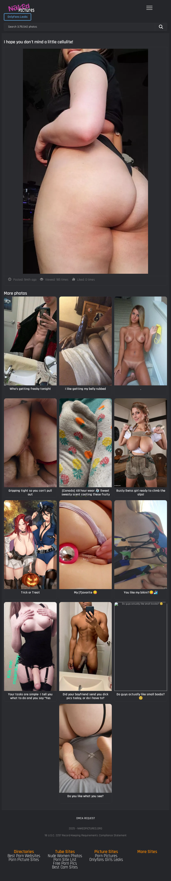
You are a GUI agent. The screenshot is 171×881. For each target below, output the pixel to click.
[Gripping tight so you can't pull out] (30, 442)
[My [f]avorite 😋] (85, 544)
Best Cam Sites (65, 867)
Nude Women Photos (65, 856)
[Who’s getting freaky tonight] (30, 341)
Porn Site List (64, 859)
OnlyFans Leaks (18, 17)
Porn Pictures (106, 856)
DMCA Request (85, 818)
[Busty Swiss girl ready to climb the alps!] (140, 442)
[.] (140, 341)
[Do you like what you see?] (85, 748)
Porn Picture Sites (24, 859)
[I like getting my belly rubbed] (85, 341)
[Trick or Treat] (30, 544)
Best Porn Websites (24, 856)
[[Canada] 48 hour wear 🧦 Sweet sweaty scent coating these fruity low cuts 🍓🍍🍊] (85, 442)
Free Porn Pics (65, 863)
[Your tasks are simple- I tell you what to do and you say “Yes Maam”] (30, 646)
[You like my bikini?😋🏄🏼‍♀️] (140, 544)
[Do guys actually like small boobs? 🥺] (140, 646)
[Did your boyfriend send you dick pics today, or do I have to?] (85, 646)
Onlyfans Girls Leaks (106, 859)
